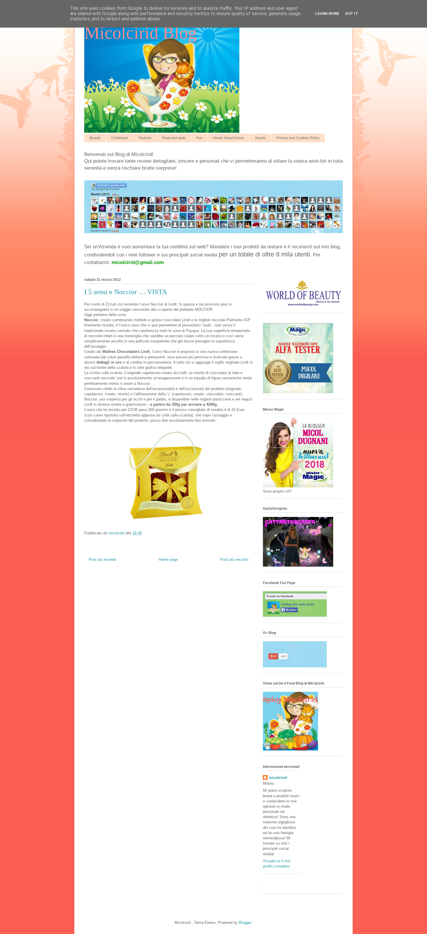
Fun (199, 138)
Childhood (119, 138)
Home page (168, 559)
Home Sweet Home (228, 138)
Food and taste (174, 138)
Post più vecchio (234, 559)
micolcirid (278, 777)
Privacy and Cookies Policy (298, 138)
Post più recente (102, 559)
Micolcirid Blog (140, 32)
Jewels (260, 138)
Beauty (95, 138)
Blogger (245, 922)
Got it (351, 13)
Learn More (327, 13)
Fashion (145, 138)
